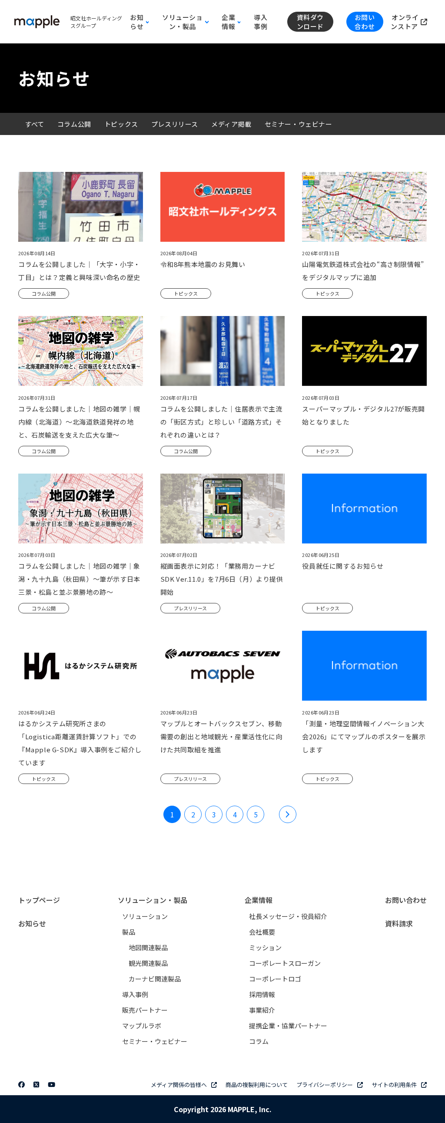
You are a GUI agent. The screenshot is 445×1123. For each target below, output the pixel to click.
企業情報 (258, 900)
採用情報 (262, 994)
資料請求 (399, 923)
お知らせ (32, 923)
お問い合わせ (365, 22)
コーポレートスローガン (285, 963)
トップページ (39, 900)
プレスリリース (174, 123)
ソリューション (145, 916)
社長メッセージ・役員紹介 (288, 916)
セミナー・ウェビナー (298, 123)
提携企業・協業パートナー (288, 1025)
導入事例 (260, 22)
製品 (128, 931)
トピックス (121, 123)
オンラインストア (405, 22)
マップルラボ (141, 1025)
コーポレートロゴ (275, 978)
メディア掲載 (231, 123)
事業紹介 (262, 1009)
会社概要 (262, 931)
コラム (259, 1041)
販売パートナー (145, 1009)
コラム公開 (74, 123)
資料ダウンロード (310, 22)
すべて (34, 123)
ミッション (265, 947)
